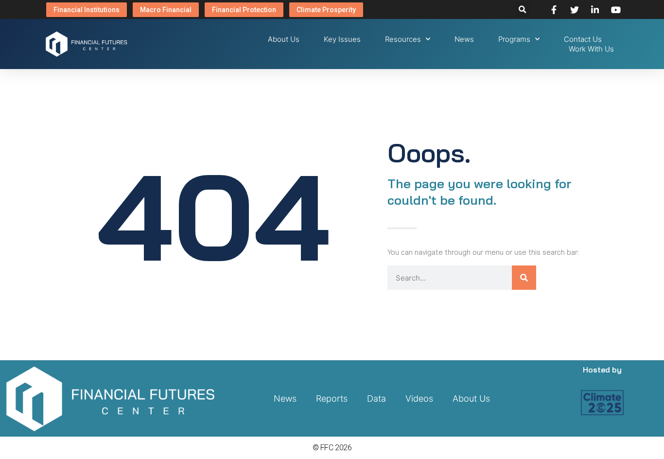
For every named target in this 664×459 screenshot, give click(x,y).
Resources (403, 39)
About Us (283, 39)
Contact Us (583, 39)
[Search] (524, 277)
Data (376, 398)
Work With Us (591, 48)
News (464, 39)
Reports (332, 398)
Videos (419, 398)
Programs (514, 39)
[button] (522, 9)
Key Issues (342, 39)
